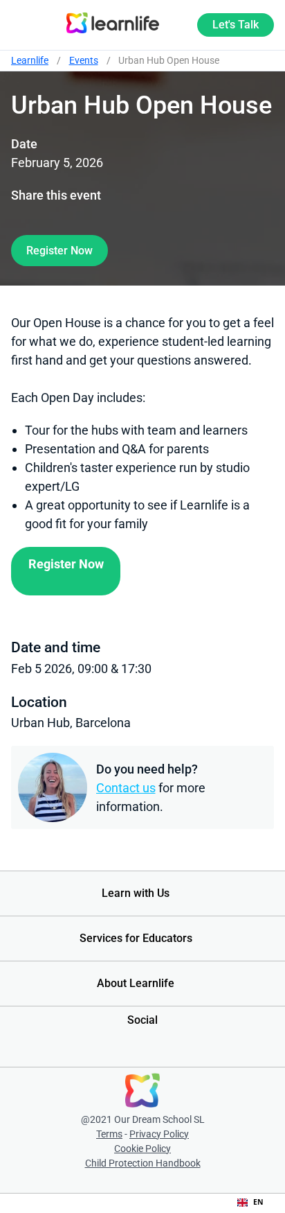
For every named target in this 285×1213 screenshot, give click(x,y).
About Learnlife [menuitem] (135, 983)
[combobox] (250, 1202)
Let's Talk (235, 24)
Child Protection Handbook (143, 1163)
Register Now (59, 250)
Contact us (126, 787)
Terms (109, 1134)
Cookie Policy (142, 1148)
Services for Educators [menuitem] (136, 938)
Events (83, 60)
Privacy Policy (159, 1134)
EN (258, 1202)
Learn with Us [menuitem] (135, 893)
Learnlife (29, 60)
